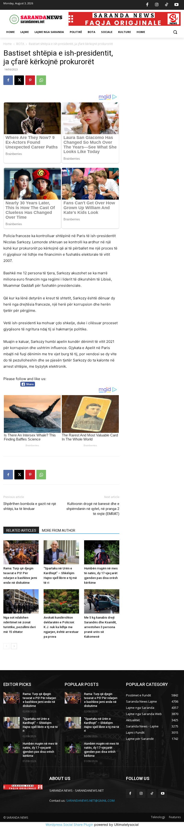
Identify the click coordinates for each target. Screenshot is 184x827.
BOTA (20, 44)
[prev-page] (6, 646)
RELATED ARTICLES (21, 530)
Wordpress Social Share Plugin (70, 824)
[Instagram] (157, 5)
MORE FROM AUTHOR (58, 530)
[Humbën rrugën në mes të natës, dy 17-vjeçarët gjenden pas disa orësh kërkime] (101, 552)
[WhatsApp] (41, 80)
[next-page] (14, 646)
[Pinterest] (30, 80)
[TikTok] (166, 5)
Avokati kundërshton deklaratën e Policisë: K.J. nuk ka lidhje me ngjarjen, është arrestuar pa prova (61, 627)
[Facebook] (147, 5)
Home (7, 44)
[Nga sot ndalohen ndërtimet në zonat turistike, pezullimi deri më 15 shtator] (21, 601)
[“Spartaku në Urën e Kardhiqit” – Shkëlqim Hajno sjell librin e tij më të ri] (61, 552)
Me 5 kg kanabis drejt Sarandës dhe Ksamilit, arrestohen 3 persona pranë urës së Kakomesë (100, 627)
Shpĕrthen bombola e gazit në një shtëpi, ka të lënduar (29, 506)
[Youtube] (176, 5)
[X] (19, 80)
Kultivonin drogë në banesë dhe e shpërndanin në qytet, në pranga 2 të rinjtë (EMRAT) (92, 509)
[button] (175, 32)
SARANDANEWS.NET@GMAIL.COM (90, 800)
